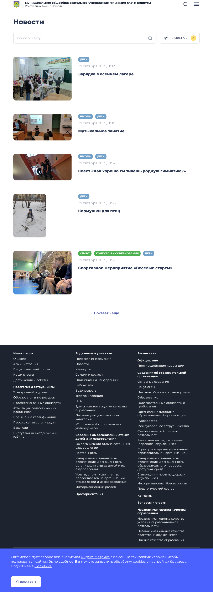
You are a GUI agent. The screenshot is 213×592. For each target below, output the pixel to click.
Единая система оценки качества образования (101, 408)
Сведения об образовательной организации (161, 374)
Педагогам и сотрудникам (33, 387)
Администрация (25, 364)
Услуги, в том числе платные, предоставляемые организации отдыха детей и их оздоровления (101, 478)
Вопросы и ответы (151, 502)
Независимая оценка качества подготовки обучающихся (161, 533)
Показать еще (106, 313)
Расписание (146, 353)
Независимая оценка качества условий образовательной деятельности (161, 522)
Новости (82, 364)
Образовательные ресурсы (34, 397)
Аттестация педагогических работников (34, 410)
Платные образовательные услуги (163, 392)
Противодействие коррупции (160, 365)
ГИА (79, 401)
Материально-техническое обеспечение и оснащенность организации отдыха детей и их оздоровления (100, 463)
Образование (147, 397)
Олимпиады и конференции (97, 380)
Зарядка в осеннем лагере (106, 74)
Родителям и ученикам (94, 353)
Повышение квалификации (34, 417)
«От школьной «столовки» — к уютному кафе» (99, 426)
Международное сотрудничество (163, 426)
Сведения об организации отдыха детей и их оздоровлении (102, 437)
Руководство (147, 421)
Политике (43, 566)
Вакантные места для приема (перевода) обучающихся (160, 442)
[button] (185, 4)
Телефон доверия (89, 396)
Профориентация (89, 494)
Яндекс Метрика (95, 557)
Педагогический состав (31, 369)
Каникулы (83, 369)
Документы (146, 387)
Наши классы (23, 374)
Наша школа (23, 353)
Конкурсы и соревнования (117, 253)
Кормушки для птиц (99, 211)
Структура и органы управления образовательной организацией (162, 451)
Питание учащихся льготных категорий (97, 417)
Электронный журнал (30, 392)
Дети (84, 59)
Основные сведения (153, 381)
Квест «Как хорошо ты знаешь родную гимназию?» (132, 171)
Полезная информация (93, 359)
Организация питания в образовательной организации (161, 413)
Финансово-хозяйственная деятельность (157, 433)
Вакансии (20, 427)
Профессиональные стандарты (37, 403)
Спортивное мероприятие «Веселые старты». (125, 268)
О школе (20, 359)
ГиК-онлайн (84, 385)
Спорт (85, 253)
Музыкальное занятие (101, 131)
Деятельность (86, 453)
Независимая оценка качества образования (161, 511)
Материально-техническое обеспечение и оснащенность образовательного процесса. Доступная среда (160, 463)
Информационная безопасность (162, 483)
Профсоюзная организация (34, 422)
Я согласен (26, 582)
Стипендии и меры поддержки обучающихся (161, 476)
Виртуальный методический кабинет (35, 435)
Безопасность (86, 390)
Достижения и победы (30, 380)
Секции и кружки (89, 374)
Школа (85, 116)
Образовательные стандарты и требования (161, 404)
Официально (147, 360)
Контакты (144, 496)
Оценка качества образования (160, 540)
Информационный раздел (96, 487)
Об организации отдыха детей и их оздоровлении (103, 445)
